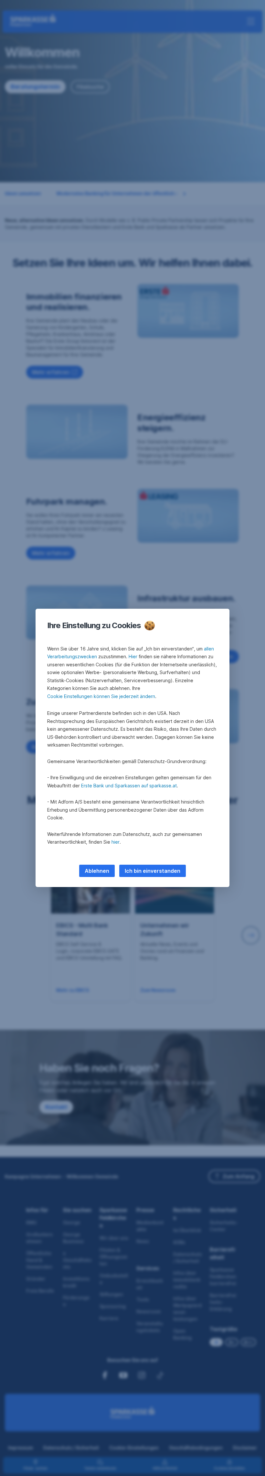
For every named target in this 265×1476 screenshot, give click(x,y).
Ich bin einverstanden (152, 871)
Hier (133, 656)
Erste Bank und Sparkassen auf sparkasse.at (129, 785)
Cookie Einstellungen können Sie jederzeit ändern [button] (101, 696)
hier (115, 842)
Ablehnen (97, 871)
